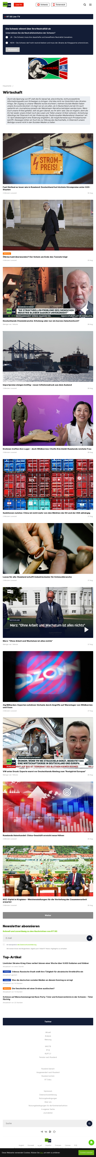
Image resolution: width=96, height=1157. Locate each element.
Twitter (48, 1021)
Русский (31, 1145)
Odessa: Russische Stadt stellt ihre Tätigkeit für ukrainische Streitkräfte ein (47, 971)
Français (58, 1145)
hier (41, 1153)
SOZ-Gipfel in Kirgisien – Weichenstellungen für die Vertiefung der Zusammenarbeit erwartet (45, 900)
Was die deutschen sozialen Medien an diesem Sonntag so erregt (42, 980)
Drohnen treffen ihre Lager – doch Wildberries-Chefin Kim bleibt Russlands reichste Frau (47, 449)
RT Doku (48, 1080)
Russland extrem (48, 1076)
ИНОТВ (48, 1046)
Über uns (48, 1102)
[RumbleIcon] (50, 1132)
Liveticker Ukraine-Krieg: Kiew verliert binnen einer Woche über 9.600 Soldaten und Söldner (46, 963)
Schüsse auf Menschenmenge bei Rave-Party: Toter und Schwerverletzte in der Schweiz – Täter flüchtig (48, 998)
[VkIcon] (46, 1132)
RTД (48, 1050)
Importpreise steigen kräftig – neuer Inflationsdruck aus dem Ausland (37, 385)
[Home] (7, 4)
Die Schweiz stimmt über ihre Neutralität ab (28, 29)
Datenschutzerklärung (48, 1095)
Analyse (48, 1036)
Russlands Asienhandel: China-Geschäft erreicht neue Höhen (33, 835)
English (21, 1145)
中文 (75, 1145)
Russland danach (48, 1069)
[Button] (89, 938)
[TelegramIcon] (42, 1132)
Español (48, 1145)
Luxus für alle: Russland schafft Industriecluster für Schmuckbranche (37, 577)
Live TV (19, 5)
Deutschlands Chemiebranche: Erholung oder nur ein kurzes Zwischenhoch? (41, 321)
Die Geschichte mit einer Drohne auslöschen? (33, 988)
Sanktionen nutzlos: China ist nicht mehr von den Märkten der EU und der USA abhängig (46, 513)
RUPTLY (48, 1054)
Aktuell (48, 1032)
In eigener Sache (48, 1109)
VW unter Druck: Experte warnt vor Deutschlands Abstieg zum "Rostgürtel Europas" (44, 771)
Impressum (48, 1091)
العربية (40, 1145)
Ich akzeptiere (21, 945)
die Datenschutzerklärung (26, 945)
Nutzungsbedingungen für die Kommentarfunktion (48, 1106)
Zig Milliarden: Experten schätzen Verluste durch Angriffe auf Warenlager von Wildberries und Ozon (47, 706)
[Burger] (90, 4)
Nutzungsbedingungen (48, 1098)
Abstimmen (12, 50)
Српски (67, 1145)
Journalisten (48, 1113)
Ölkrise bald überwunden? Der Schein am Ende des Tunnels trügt (35, 257)
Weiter (48, 915)
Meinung (48, 1040)
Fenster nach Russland (48, 1057)
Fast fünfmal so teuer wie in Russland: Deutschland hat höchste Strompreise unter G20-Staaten (46, 188)
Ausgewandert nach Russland (48, 1072)
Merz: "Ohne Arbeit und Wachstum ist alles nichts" (28, 641)
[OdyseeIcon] (54, 1132)
